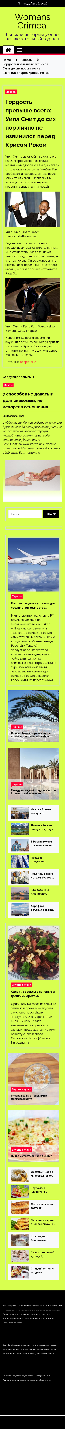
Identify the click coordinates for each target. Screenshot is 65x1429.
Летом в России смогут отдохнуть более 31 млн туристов (43, 827)
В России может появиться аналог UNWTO (43, 843)
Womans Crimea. (32, 21)
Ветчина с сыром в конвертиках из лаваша (42, 1222)
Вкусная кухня (21, 984)
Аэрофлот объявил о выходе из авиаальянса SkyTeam (43, 908)
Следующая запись (17, 377)
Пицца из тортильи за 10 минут (31, 1156)
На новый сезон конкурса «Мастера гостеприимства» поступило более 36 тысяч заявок (42, 811)
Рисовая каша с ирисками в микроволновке (29, 1097)
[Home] (8, 50)
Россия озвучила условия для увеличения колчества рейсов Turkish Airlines (33, 606)
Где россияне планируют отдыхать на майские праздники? (40, 892)
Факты (8, 385)
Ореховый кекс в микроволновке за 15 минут (42, 1174)
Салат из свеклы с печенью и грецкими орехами (33, 994)
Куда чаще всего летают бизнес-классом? (42, 876)
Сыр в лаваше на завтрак (42, 1206)
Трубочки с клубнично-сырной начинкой (42, 1190)
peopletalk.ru (28, 362)
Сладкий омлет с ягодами (42, 1270)
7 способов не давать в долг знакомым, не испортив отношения (28, 400)
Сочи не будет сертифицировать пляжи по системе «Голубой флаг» (33, 735)
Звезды (11, 91)
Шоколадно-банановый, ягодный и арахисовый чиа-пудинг (42, 1238)
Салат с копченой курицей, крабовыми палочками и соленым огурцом (43, 1254)
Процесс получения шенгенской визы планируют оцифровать (42, 859)
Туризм (17, 596)
